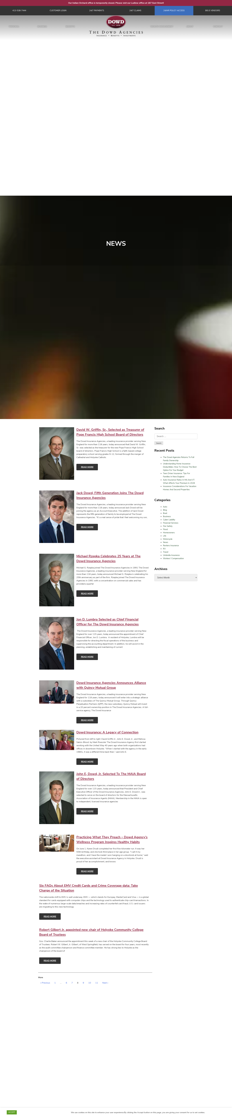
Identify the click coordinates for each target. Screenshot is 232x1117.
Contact (218, 26)
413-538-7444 (19, 10)
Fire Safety (167, 526)
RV (164, 548)
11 (96, 982)
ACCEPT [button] (11, 1112)
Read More (87, 467)
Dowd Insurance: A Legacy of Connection (107, 732)
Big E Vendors (212, 10)
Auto (165, 506)
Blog (165, 510)
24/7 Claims (135, 10)
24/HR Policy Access (174, 10)
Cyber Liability (169, 519)
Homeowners (169, 532)
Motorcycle (167, 539)
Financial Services (170, 523)
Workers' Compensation (173, 558)
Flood (165, 529)
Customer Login (58, 10)
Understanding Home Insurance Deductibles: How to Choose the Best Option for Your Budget (180, 467)
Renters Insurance (171, 545)
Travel (165, 552)
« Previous (45, 982)
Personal (14, 26)
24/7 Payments (96, 10)
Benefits (70, 26)
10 (89, 982)
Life (164, 535)
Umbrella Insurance (171, 555)
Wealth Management (161, 26)
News (165, 542)
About (189, 26)
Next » (105, 982)
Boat (165, 513)
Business (42, 26)
